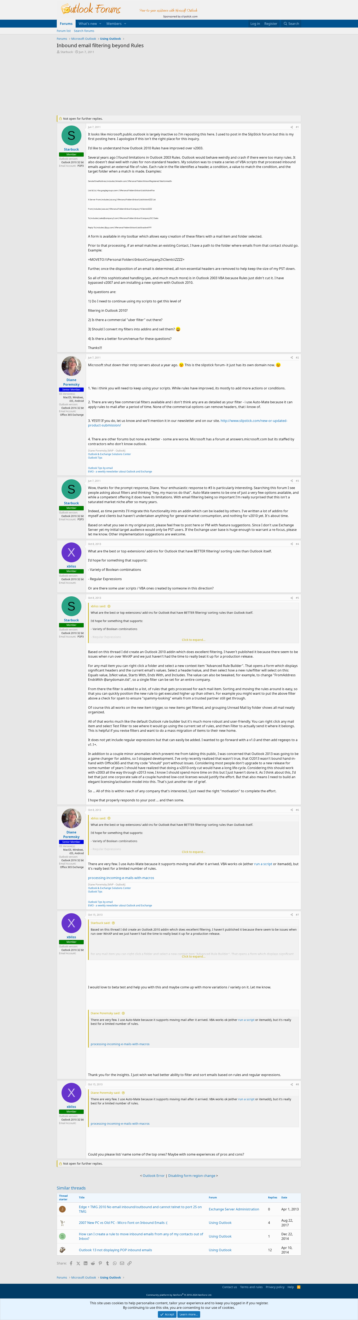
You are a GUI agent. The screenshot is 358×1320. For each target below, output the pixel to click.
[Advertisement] (157, 85)
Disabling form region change (191, 1175)
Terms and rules (251, 1287)
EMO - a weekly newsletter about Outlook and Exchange (120, 471)
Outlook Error (154, 1175)
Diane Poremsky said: (105, 1013)
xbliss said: (98, 606)
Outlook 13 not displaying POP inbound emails (115, 1250)
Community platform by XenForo (179, 1294)
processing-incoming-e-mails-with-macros (121, 878)
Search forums (84, 31)
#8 (297, 1084)
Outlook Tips (95, 457)
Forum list (64, 31)
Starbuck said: (100, 923)
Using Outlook (220, 1222)
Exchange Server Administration (234, 1209)
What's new (88, 23)
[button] (100, 24)
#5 (297, 598)
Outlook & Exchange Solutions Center (109, 454)
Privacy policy (275, 1287)
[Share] (291, 127)
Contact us (229, 1287)
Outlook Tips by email (100, 468)
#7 (297, 915)
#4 (297, 544)
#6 (297, 810)
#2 (297, 357)
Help (291, 1287)
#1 (297, 127)
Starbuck (66, 52)
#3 (297, 481)
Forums (66, 23)
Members (114, 23)
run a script (263, 864)
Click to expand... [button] (194, 640)
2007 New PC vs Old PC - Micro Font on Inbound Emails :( (123, 1222)
